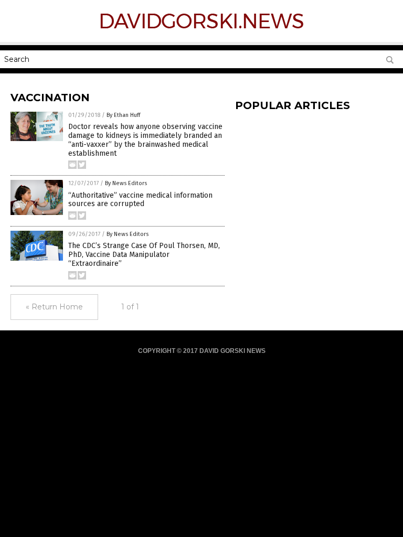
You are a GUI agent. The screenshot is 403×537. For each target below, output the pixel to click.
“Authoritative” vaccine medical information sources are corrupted (140, 200)
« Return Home (54, 307)
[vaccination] (201, 31)
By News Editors (126, 183)
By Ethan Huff (123, 115)
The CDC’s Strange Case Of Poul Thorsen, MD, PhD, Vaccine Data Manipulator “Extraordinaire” (144, 254)
